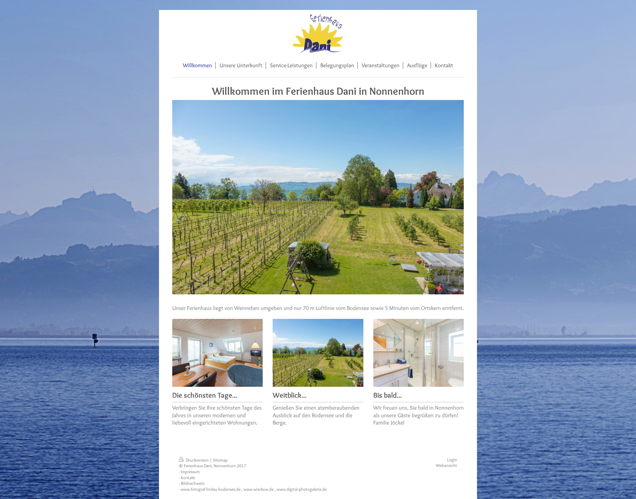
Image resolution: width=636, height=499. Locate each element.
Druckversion (197, 460)
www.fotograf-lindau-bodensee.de (210, 489)
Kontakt (188, 477)
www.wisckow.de (258, 489)
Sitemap (220, 460)
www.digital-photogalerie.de (302, 489)
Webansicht (446, 465)
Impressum (190, 471)
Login (452, 459)
